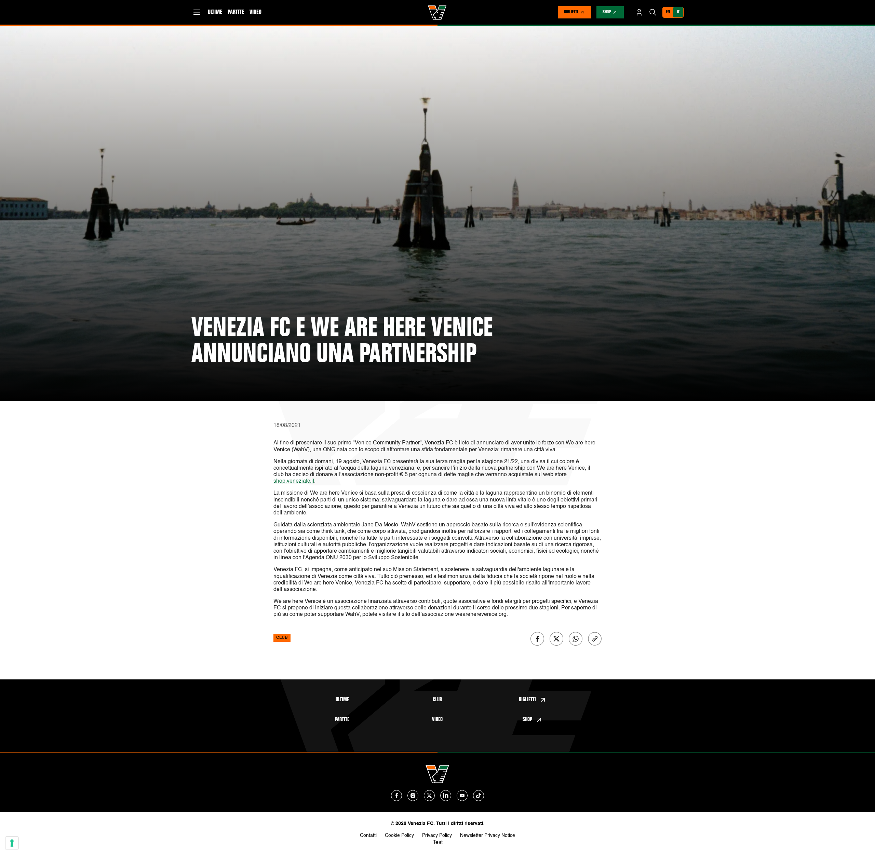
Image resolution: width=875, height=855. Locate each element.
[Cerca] (653, 12)
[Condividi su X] (556, 639)
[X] (429, 795)
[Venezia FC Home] (437, 12)
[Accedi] (639, 12)
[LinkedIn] (445, 795)
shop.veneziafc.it (293, 481)
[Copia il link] (595, 639)
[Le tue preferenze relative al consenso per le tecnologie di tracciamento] (11, 843)
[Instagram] (412, 795)
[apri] (196, 12)
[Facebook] (396, 795)
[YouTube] (462, 795)
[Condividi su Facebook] (537, 639)
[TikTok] (478, 795)
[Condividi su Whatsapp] (575, 639)
